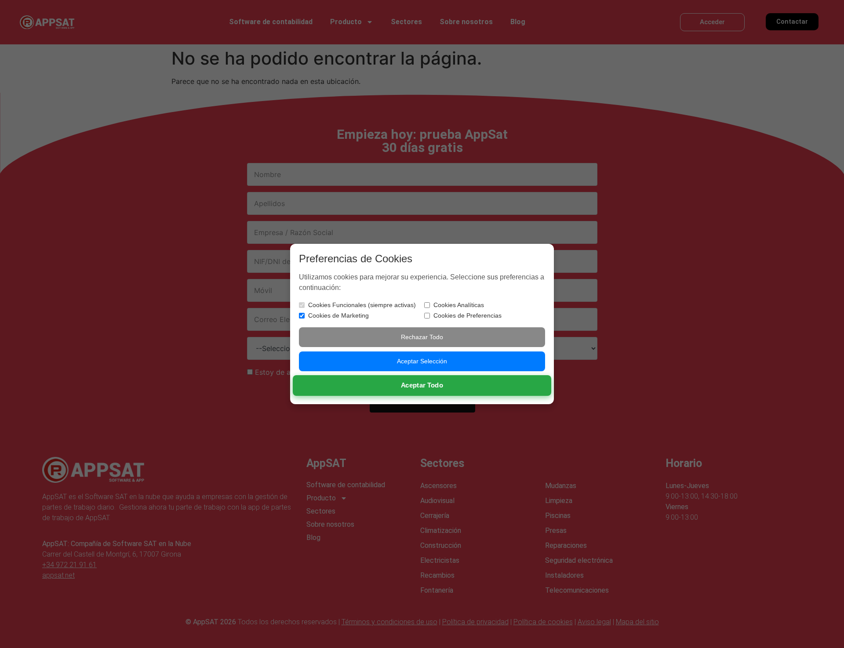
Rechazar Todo (422, 336)
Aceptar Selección (422, 361)
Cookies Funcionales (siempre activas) (362, 305)
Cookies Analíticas (458, 305)
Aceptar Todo (422, 385)
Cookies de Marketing (338, 315)
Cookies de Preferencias (467, 315)
